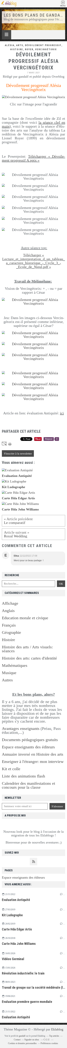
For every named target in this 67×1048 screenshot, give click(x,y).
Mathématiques (14, 665)
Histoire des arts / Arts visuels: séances (27, 649)
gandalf (22, 1036)
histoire (16, 49)
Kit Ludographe (12, 915)
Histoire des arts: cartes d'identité (29, 658)
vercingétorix (46, 49)
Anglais (8, 610)
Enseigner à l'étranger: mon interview (33, 761)
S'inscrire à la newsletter (18, 453)
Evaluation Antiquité (16, 900)
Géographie (11, 632)
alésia (9, 45)
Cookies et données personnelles (22, 1043)
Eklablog (57, 1029)
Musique (9, 672)
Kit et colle (11, 768)
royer (29, 49)
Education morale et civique (25, 618)
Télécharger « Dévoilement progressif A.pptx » (33, 158)
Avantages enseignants (20, 728)
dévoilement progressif (43, 45)
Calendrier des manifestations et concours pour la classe (28, 785)
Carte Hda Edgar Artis (17, 929)
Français (9, 625)
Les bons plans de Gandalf (34, 15)
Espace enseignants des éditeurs (23, 877)
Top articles (54, 1036)
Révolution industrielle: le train (23, 973)
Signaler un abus (32, 1039)
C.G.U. (47, 1039)
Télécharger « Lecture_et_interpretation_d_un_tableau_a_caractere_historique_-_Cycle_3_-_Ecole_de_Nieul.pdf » (33, 261)
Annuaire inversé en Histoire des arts (32, 754)
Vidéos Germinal (13, 959)
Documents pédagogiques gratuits (30, 739)
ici (62, 413)
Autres (7, 680)
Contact (17, 1039)
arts (19, 45)
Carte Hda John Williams (19, 944)
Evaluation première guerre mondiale (27, 1002)
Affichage (10, 603)
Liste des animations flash (23, 776)
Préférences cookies (49, 1043)
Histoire (8, 639)
